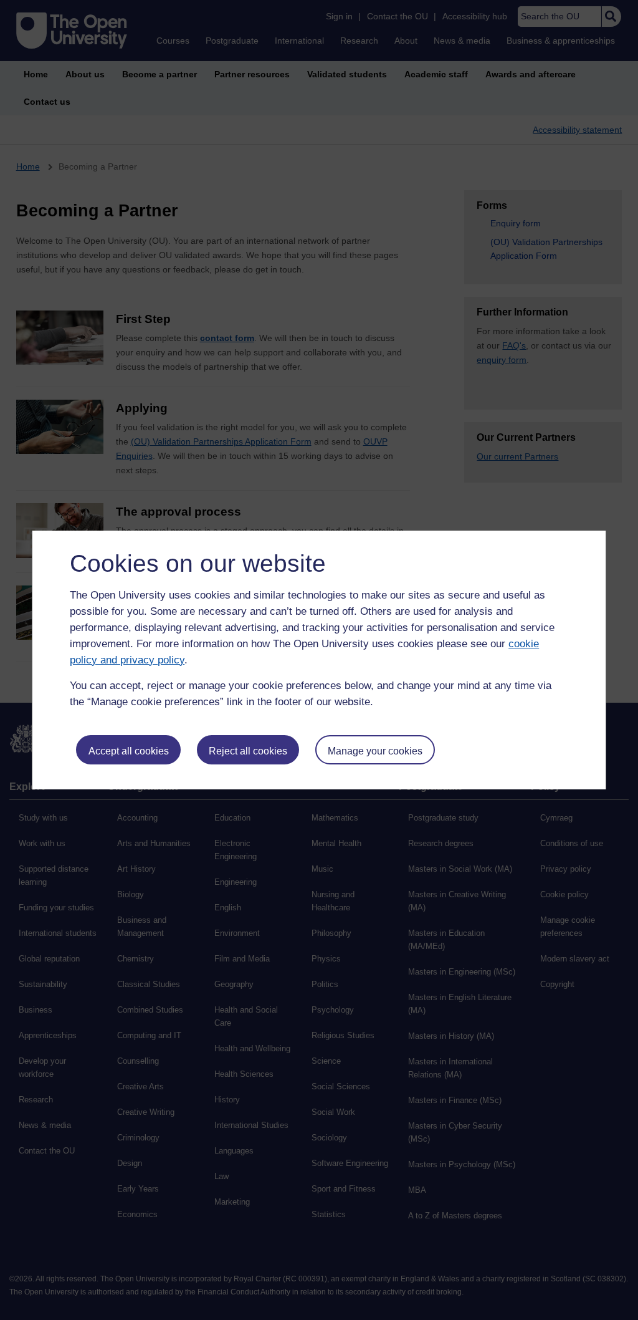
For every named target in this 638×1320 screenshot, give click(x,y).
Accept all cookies (128, 751)
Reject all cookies (248, 751)
